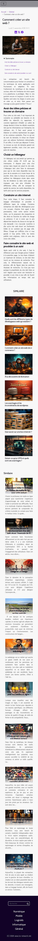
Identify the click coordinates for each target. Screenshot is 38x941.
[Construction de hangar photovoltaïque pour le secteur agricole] (19, 606)
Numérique (19, 911)
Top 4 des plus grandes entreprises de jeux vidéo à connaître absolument (19, 779)
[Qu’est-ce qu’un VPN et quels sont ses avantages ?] (19, 446)
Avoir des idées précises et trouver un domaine (17, 62)
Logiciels (19, 920)
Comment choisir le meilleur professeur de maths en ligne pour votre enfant (19, 490)
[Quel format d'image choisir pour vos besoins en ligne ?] (19, 689)
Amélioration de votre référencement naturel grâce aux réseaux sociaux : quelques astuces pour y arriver (19, 738)
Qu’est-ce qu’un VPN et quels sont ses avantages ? (17, 459)
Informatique (19, 924)
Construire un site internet (12, 69)
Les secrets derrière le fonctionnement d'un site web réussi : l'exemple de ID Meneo (19, 532)
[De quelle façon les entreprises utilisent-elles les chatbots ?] (19, 861)
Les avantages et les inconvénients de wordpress (16, 404)
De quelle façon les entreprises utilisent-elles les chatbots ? (19, 866)
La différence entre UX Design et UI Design (19, 570)
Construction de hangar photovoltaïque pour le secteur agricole (19, 610)
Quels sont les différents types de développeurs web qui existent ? (19, 320)
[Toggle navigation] (3, 3)
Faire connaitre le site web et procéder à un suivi (18, 73)
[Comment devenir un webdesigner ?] (19, 646)
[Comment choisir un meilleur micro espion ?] (19, 817)
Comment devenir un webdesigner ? (19, 650)
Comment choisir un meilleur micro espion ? (19, 820)
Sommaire (10, 58)
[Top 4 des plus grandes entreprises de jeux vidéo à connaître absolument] (19, 774)
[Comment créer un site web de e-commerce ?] (19, 335)
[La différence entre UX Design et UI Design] (19, 566)
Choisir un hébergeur (10, 66)
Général (11, 12)
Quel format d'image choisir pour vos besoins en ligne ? (19, 693)
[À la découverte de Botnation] (19, 364)
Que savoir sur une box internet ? (18, 432)
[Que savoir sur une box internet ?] (19, 419)
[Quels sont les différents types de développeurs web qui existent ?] (19, 306)
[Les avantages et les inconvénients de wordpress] (19, 390)
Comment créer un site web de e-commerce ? (18, 349)
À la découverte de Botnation (17, 376)
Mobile (19, 915)
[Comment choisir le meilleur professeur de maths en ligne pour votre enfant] (19, 485)
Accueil (3, 12)
